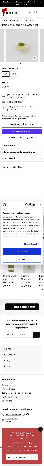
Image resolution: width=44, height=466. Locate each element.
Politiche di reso (9, 397)
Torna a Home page (24, 306)
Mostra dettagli (30, 244)
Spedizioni (7, 400)
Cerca (5, 385)
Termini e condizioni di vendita (16, 393)
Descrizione (8, 145)
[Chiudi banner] (40, 205)
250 (14, 74)
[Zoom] (35, 58)
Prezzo (5, 82)
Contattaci (8, 158)
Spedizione (20, 116)
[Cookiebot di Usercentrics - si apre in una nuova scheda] (26, 204)
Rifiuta (22, 259)
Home (4, 20)
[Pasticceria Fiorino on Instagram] (23, 414)
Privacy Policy (8, 389)
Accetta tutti (22, 252)
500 (6, 74)
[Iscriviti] (36, 335)
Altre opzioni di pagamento (22, 137)
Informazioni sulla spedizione (18, 151)
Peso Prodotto (10, 68)
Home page (27, 20)
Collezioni (14, 20)
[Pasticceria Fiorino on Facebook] (27, 414)
